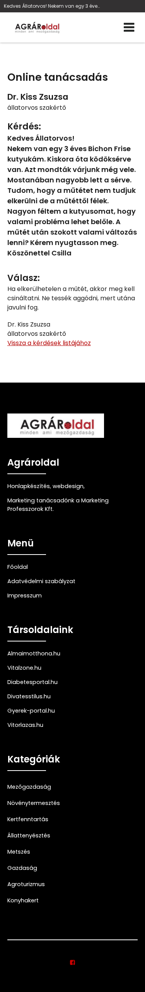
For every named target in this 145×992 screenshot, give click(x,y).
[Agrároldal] (36, 27)
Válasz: (23, 278)
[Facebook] (72, 962)
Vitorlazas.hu (25, 725)
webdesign (68, 486)
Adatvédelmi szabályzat (41, 581)
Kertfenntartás (27, 819)
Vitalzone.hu (24, 668)
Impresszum (24, 595)
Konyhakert (23, 900)
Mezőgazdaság (29, 787)
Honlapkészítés (28, 486)
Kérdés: (24, 127)
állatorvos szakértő (36, 107)
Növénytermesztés (33, 803)
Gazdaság (22, 868)
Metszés (18, 852)
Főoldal (17, 567)
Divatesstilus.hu (29, 696)
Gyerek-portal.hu (31, 711)
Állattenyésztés (28, 835)
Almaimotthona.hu (33, 653)
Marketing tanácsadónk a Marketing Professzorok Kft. (58, 505)
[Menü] (129, 27)
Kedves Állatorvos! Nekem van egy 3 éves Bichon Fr (52, 6)
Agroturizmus (26, 884)
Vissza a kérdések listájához (49, 343)
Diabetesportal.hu (32, 682)
